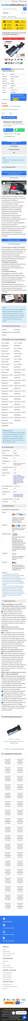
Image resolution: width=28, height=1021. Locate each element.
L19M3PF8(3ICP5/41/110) (7, 332)
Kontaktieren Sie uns (7, 984)
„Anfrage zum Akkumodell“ (17, 668)
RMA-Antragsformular (8, 967)
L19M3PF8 (3, 329)
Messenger (9, 130)
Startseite (3, 16)
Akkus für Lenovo (12, 16)
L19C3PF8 (3, 335)
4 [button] (11, 749)
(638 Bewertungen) (13, 109)
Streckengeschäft (7, 979)
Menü (6, 13)
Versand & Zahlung (14, 149)
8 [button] (18, 749)
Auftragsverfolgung (7, 972)
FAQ (14, 152)
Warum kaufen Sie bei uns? (9, 953)
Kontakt (16, 1)
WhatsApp (21, 130)
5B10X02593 (17, 329)
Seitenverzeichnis (7, 955)
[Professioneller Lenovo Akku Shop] (14, 6)
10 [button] (22, 749)
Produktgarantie (6, 951)
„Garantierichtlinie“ (20, 280)
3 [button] (9, 749)
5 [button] (13, 749)
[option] (14, 49)
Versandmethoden (7, 974)
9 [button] (20, 749)
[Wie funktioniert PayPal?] (19, 1002)
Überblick (14, 143)
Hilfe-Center (24, 1)
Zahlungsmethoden (7, 977)
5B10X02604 (17, 332)
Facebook (5, 988)
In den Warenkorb (10, 117)
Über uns (5, 949)
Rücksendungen (6, 965)
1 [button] (5, 749)
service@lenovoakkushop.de (10, 986)
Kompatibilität (14, 146)
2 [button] (7, 749)
